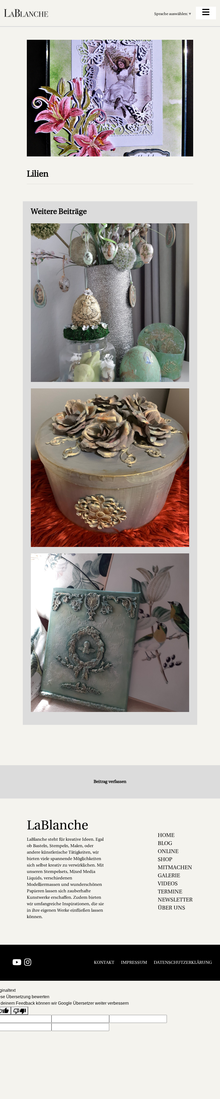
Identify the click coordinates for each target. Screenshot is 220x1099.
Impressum (134, 963)
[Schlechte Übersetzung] (19, 1011)
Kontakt (104, 963)
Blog (165, 843)
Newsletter (175, 900)
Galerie (169, 876)
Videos (168, 884)
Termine (170, 892)
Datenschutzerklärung (183, 963)
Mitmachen (175, 868)
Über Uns (171, 908)
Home (166, 835)
